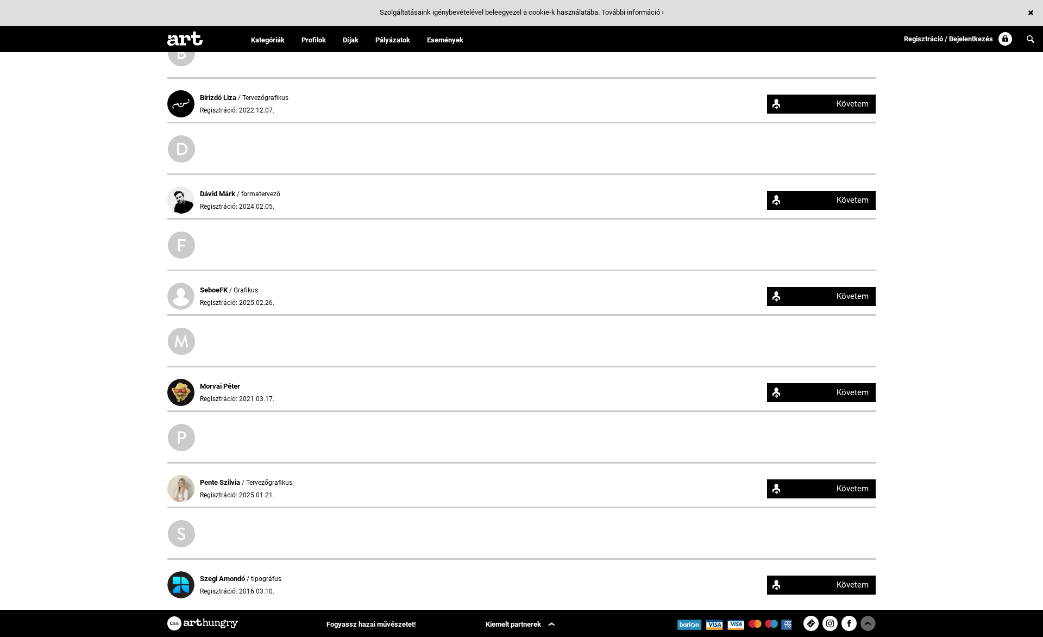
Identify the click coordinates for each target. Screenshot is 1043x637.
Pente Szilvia (221, 482)
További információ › (632, 12)
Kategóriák (268, 40)
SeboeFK (214, 290)
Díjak (351, 40)
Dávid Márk (218, 194)
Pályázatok (392, 40)
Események (445, 40)
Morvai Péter (220, 386)
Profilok (313, 40)
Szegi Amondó (223, 578)
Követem (853, 104)
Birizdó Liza (219, 97)
